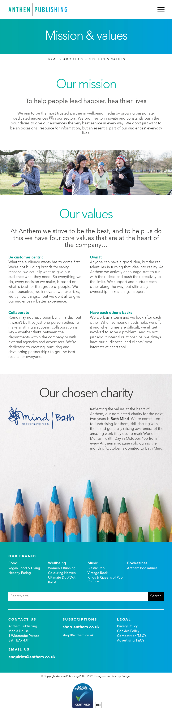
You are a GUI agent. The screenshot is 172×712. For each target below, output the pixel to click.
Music (92, 563)
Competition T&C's (131, 636)
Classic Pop (96, 568)
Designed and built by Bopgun (112, 676)
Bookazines (137, 563)
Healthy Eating (19, 573)
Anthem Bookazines (142, 568)
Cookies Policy (128, 631)
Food (12, 563)
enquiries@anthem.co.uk (32, 657)
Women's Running (62, 568)
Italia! (52, 582)
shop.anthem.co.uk (81, 627)
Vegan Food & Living (24, 568)
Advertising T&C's (131, 640)
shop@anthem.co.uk (78, 635)
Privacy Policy (127, 626)
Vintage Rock (97, 573)
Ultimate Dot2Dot (62, 577)
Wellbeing (57, 563)
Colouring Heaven (62, 573)
